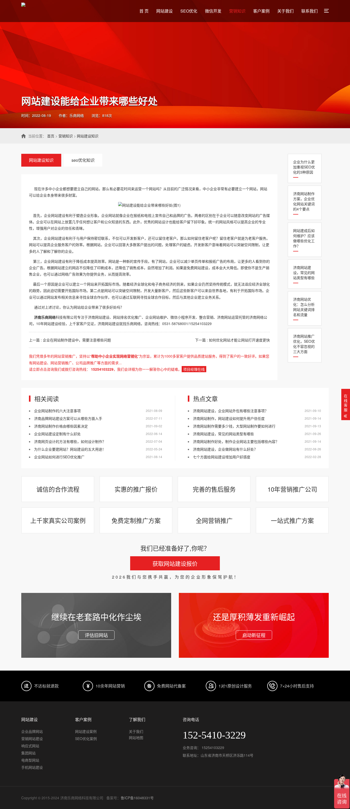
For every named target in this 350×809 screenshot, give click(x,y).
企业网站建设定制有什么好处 (57, 433)
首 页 (144, 11)
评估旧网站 (96, 635)
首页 (50, 135)
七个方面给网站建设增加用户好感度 (221, 456)
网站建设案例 (86, 731)
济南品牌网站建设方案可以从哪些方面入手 (68, 418)
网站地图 (136, 737)
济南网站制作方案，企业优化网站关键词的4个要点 (304, 201)
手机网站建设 (32, 767)
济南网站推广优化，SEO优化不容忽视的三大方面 (304, 343)
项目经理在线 (194, 369)
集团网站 (28, 752)
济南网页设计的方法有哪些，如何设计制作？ (70, 441)
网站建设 (164, 11)
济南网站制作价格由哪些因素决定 (61, 426)
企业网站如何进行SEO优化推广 (59, 456)
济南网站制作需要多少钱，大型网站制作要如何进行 (234, 426)
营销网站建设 (32, 738)
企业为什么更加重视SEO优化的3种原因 (304, 167)
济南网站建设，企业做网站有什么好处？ (225, 449)
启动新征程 (253, 635)
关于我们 (285, 11)
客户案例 (261, 11)
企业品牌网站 (32, 731)
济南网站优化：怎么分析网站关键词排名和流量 (304, 307)
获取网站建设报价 (175, 563)
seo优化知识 (83, 160)
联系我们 (309, 11)
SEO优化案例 (86, 738)
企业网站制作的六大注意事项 (57, 410)
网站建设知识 (87, 135)
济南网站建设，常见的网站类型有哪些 (304, 272)
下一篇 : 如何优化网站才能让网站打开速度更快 (232, 339)
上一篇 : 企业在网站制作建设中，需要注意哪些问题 (70, 339)
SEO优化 (188, 11)
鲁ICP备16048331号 (137, 797)
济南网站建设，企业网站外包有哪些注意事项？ (230, 410)
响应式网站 (30, 745)
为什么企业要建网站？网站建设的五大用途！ (70, 449)
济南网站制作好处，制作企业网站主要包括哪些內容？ (236, 441)
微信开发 (213, 11)
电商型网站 (30, 760)
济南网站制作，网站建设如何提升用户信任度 (229, 418)
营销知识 (237, 11)
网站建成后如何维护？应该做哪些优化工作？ (304, 238)
